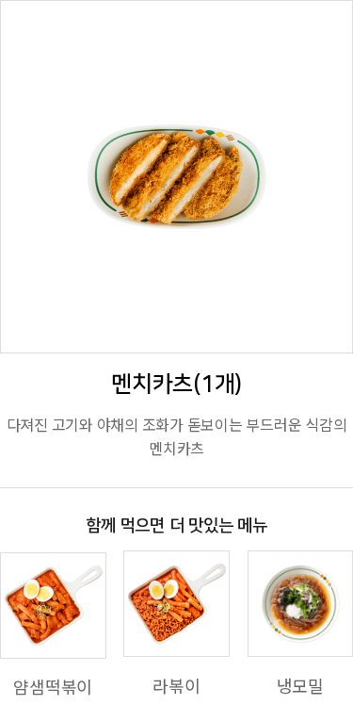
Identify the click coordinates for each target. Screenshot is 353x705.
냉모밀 (300, 685)
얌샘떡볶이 (52, 686)
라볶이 (176, 685)
